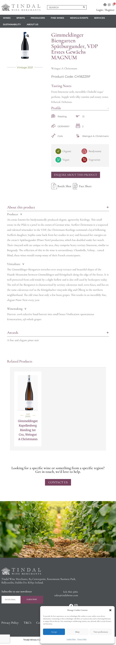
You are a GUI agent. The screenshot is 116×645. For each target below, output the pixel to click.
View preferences (101, 632)
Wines (6, 18)
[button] (110, 610)
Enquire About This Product (75, 175)
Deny (77, 632)
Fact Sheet (85, 186)
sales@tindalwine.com (66, 595)
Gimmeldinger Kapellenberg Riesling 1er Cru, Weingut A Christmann (28, 430)
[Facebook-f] (105, 4)
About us (32, 24)
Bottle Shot (64, 186)
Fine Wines (57, 18)
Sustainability (12, 24)
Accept (54, 632)
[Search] (84, 7)
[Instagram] (109, 4)
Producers (38, 18)
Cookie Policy (71, 639)
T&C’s (27, 622)
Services (99, 18)
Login (99, 10)
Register (110, 10)
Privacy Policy (82, 639)
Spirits (20, 18)
